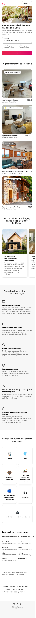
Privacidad (14, 609)
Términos (21, 609)
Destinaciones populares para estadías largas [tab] (16, 536)
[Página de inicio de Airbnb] (3, 3)
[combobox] (17, 40)
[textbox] (10, 47)
